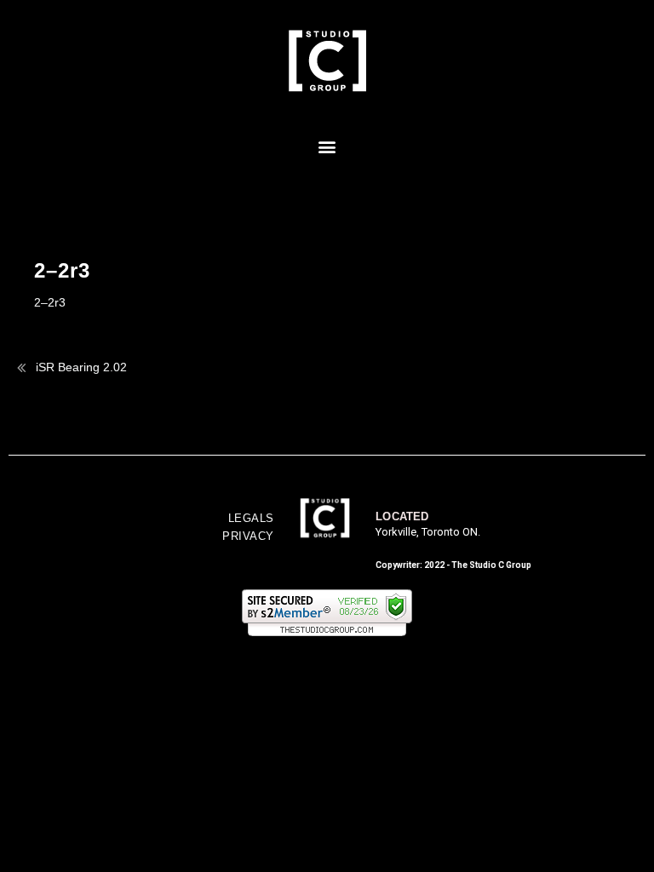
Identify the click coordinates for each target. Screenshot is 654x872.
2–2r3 (50, 302)
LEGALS (251, 518)
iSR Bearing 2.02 (81, 367)
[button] (327, 146)
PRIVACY (248, 536)
